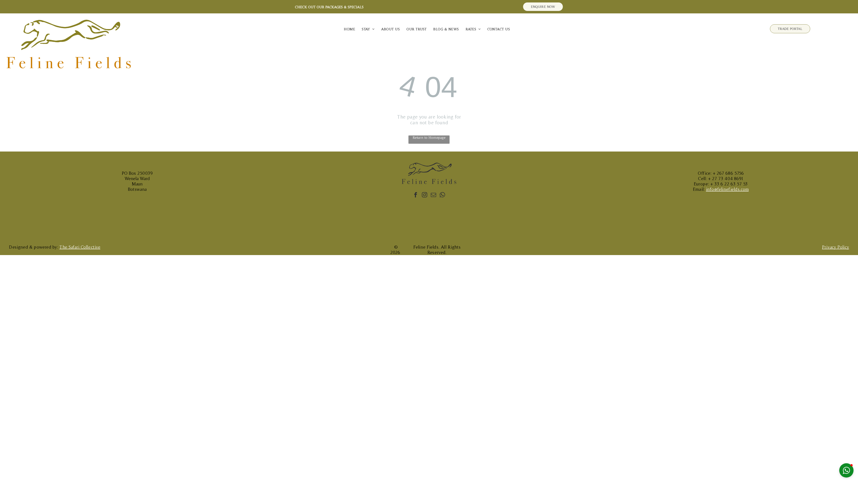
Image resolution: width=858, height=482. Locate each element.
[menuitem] (349, 29)
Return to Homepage (429, 137)
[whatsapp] (442, 195)
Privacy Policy (835, 247)
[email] (433, 195)
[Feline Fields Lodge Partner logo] (511, 226)
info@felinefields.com (727, 189)
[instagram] (424, 195)
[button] (846, 470)
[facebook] (415, 195)
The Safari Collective (79, 247)
